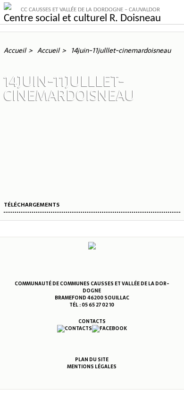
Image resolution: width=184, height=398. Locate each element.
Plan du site (92, 360)
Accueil (15, 50)
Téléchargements (31, 204)
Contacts (92, 321)
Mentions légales (92, 367)
